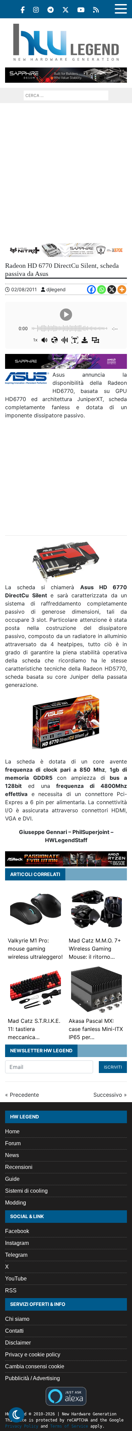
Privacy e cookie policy (32, 1354)
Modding (15, 1203)
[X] (111, 289)
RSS (11, 1290)
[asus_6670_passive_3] (66, 721)
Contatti (14, 1331)
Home (12, 1131)
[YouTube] (81, 10)
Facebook (17, 1231)
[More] (121, 289)
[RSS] (96, 10)
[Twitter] (65, 10)
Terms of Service (69, 1426)
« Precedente (22, 1094)
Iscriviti (113, 1067)
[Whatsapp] (101, 289)
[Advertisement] (66, 172)
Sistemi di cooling (26, 1191)
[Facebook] (22, 10)
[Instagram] (36, 10)
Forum (13, 1143)
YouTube (16, 1278)
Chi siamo (17, 1319)
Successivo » (110, 1094)
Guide (12, 1179)
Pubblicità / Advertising (32, 1378)
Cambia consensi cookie (34, 1366)
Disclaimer (18, 1343)
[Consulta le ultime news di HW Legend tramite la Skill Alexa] (66, 1395)
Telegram (16, 1255)
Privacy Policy (21, 1426)
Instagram (17, 1243)
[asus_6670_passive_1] (66, 562)
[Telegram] (50, 10)
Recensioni (18, 1167)
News (12, 1155)
